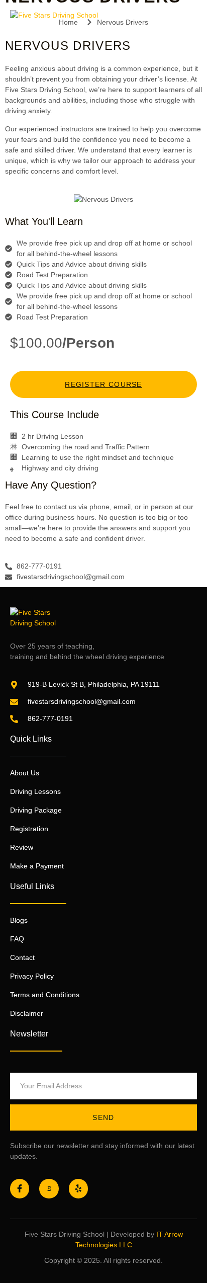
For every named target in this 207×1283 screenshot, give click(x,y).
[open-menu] (191, 26)
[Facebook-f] (19, 1188)
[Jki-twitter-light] (48, 1188)
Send (103, 1117)
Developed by (132, 1234)
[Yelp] (78, 1188)
